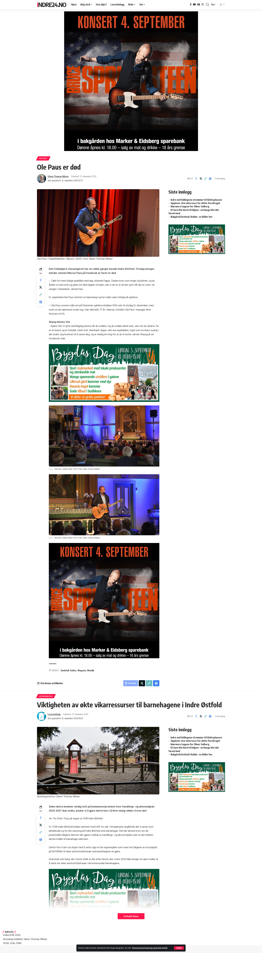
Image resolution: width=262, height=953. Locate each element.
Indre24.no (51, 4)
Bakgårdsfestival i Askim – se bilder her (192, 216)
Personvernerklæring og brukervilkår (150, 948)
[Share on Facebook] (196, 178)
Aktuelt (43, 158)
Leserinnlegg (46, 696)
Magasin (82, 670)
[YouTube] (194, 4)
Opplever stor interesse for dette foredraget (195, 203)
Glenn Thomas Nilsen (58, 176)
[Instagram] (202, 4)
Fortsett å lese (131, 916)
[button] (179, 948)
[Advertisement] (196, 281)
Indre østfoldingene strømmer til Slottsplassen (196, 199)
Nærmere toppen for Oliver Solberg (190, 206)
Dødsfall (65, 670)
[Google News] (198, 4)
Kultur (73, 670)
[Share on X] (201, 178)
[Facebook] (190, 4)
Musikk (90, 670)
